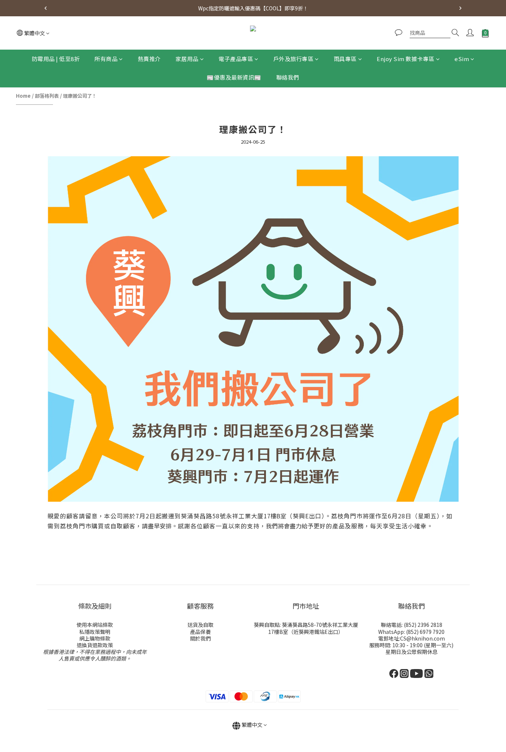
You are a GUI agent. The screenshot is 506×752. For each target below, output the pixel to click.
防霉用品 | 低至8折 (56, 59)
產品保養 (200, 631)
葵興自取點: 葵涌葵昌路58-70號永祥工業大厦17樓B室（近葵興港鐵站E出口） (306, 628)
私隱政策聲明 (94, 631)
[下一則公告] (460, 8)
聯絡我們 (287, 77)
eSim (462, 59)
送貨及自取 (200, 624)
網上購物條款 (94, 638)
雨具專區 (345, 59)
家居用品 (187, 59)
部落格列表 (47, 95)
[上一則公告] (45, 8)
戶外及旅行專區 (293, 59)
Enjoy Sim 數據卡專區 (406, 59)
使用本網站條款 (95, 624)
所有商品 (105, 59)
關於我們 (200, 638)
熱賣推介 (149, 59)
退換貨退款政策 (95, 645)
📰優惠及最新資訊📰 (234, 77)
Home (23, 95)
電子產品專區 (236, 59)
